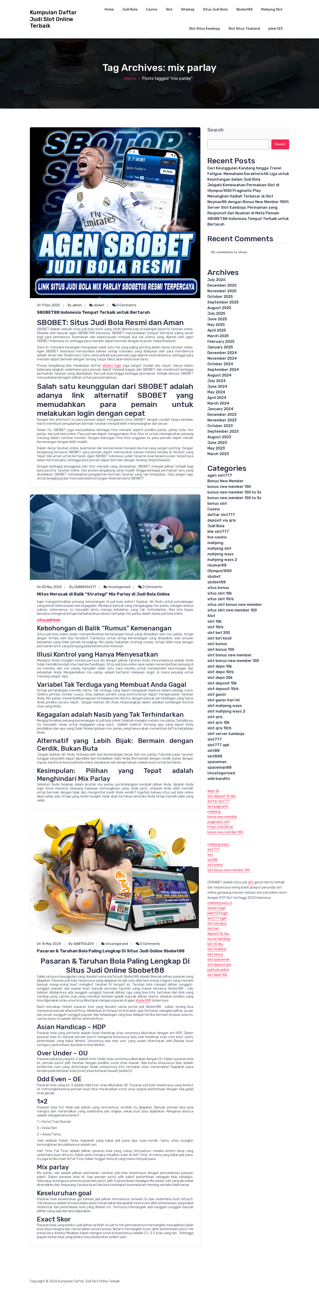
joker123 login (217, 913)
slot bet (213, 929)
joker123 (275, 29)
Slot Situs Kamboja (204, 29)
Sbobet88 (244, 9)
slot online (215, 865)
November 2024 (222, 358)
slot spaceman (218, 960)
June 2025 (217, 319)
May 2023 (216, 448)
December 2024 (222, 353)
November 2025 (222, 291)
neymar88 (217, 565)
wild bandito (218, 778)
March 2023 (218, 454)
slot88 (213, 750)
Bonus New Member (225, 481)
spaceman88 (219, 767)
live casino (217, 537)
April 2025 (216, 330)
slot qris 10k (218, 722)
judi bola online (218, 970)
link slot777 (218, 531)
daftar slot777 (221, 514)
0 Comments (126, 305)
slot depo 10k (219, 666)
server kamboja (218, 939)
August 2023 (219, 437)
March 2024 (218, 403)
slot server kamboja (225, 733)
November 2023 (222, 420)
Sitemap (188, 9)
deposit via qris (221, 520)
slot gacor (216, 694)
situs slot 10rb (220, 599)
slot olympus (217, 923)
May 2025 (216, 324)
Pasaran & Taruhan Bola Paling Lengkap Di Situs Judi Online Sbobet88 (110, 951)
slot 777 (213, 850)
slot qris (215, 717)
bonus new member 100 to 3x (234, 492)
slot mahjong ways (224, 705)
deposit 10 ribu (218, 934)
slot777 (214, 739)
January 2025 (220, 347)
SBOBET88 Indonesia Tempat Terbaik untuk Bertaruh (93, 312)
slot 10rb (215, 627)
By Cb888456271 (82, 587)
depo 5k (213, 791)
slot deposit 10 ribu (221, 796)
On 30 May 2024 (49, 587)
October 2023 (220, 426)
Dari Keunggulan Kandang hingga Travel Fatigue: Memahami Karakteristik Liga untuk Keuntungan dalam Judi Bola (248, 174)
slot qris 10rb (219, 728)
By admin (75, 305)
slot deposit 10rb (223, 689)
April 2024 (216, 397)
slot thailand (216, 949)
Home (109, 9)
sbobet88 (143, 1000)
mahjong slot (219, 548)
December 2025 (222, 285)
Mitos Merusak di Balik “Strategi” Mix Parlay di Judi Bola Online (103, 594)
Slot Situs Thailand (244, 29)
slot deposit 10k (222, 683)
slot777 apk (218, 745)
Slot (169, 9)
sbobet (99, 305)
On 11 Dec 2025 (48, 305)
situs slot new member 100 (232, 610)
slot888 (214, 756)
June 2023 (217, 442)
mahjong (215, 543)
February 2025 (220, 341)
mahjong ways (220, 554)
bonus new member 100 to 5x (234, 498)
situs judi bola (48, 620)
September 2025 (223, 302)
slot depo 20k (220, 677)
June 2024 (217, 386)
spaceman (217, 762)
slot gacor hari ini (223, 700)
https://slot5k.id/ (220, 827)
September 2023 (223, 431)
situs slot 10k (219, 593)
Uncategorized (119, 587)
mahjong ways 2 (222, 559)
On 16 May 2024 (49, 944)
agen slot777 (219, 475)
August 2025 (219, 308)
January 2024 (220, 409)
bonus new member (222, 817)
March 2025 (218, 336)
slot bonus (217, 644)
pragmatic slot (218, 822)
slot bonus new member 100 (233, 660)
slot (210, 855)
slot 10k (214, 621)
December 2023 (222, 414)
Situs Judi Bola (215, 9)
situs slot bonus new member (234, 604)
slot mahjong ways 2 (226, 711)
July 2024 (216, 381)
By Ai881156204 (81, 944)
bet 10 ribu (215, 944)
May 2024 (216, 392)
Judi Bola (130, 9)
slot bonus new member (229, 655)
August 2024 (219, 375)
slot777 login (217, 918)
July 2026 (216, 280)
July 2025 (216, 313)
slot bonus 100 (220, 649)
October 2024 (220, 364)
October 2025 (220, 296)
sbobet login (111, 366)
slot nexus (215, 954)
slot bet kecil (219, 638)
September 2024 (223, 369)
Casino (151, 9)
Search (215, 130)
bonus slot (217, 503)
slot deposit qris (219, 965)
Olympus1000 (219, 571)
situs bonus (218, 587)
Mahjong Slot (272, 9)
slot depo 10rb (220, 672)
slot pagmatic (218, 806)
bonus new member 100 (229, 486)
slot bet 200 (218, 632)
